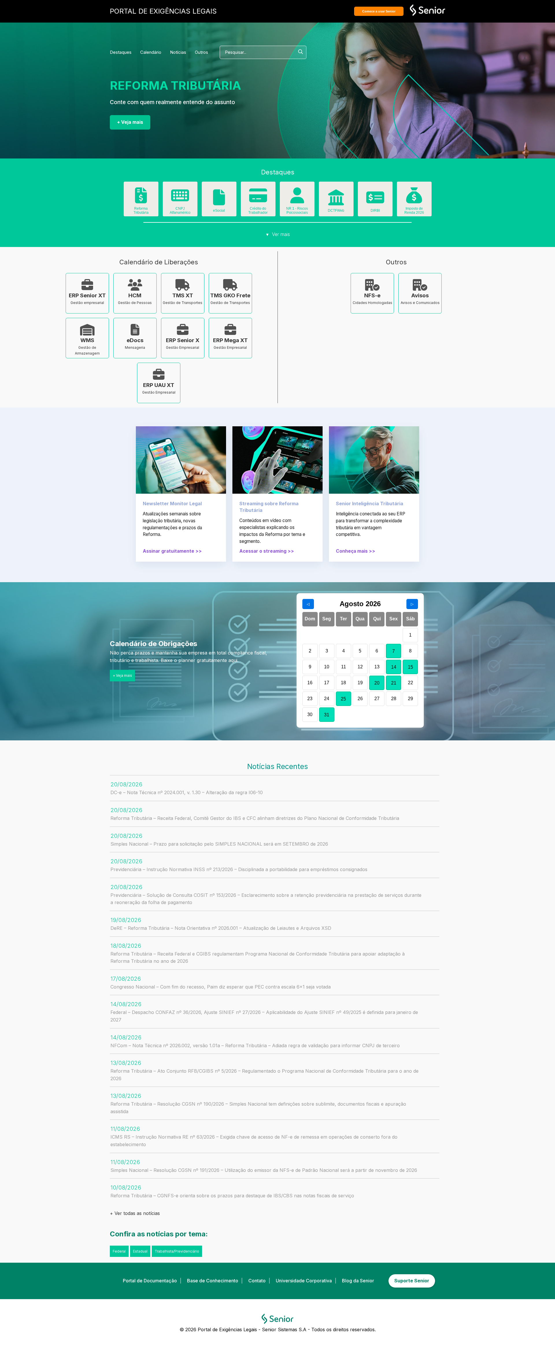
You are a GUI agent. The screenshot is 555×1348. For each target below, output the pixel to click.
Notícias (178, 52)
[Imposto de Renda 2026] (414, 199)
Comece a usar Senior (378, 11)
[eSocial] (219, 201)
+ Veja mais (130, 122)
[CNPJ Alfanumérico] (180, 199)
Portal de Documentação (150, 1281)
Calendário (150, 52)
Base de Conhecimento (212, 1281)
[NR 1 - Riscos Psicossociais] (297, 199)
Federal (119, 1251)
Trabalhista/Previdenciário (177, 1251)
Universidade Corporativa (304, 1281)
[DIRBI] (375, 201)
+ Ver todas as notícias (135, 1213)
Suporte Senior (411, 1281)
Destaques (121, 52)
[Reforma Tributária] (141, 199)
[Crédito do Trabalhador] (258, 199)
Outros (201, 52)
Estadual (140, 1251)
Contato (257, 1281)
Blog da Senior (358, 1281)
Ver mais (277, 234)
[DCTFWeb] (336, 201)
